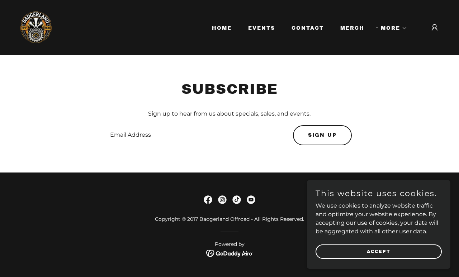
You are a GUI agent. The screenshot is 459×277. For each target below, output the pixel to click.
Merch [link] (352, 28)
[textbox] (196, 135)
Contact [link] (308, 28)
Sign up (322, 135)
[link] (36, 27)
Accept (379, 251)
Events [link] (261, 28)
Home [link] (222, 28)
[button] (391, 28)
